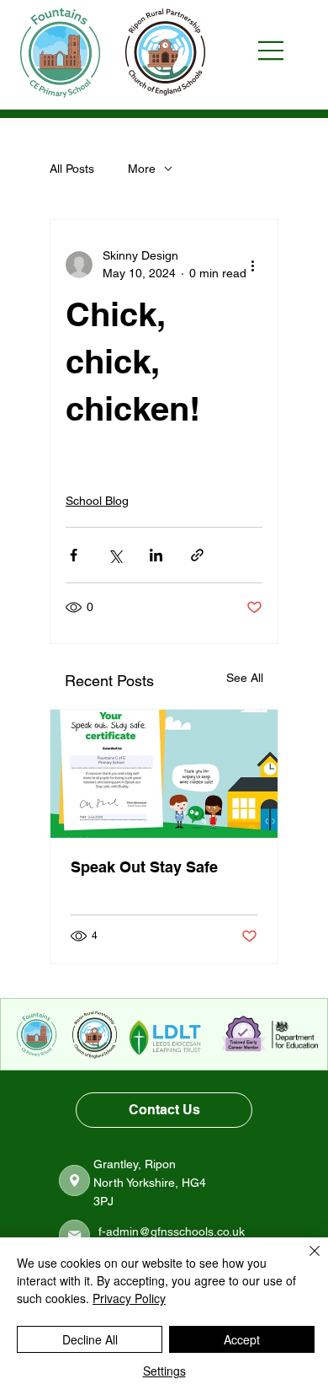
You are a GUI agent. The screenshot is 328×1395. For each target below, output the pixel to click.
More (142, 168)
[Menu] (279, 51)
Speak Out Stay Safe (144, 867)
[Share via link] (197, 555)
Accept (242, 1339)
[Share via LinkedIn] (156, 555)
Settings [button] (164, 1370)
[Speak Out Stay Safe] (164, 774)
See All (244, 677)
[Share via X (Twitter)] (115, 555)
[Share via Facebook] (74, 555)
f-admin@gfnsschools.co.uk (171, 1231)
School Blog (97, 500)
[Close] (304, 1261)
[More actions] (252, 265)
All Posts (72, 168)
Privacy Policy (129, 1298)
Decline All (90, 1339)
